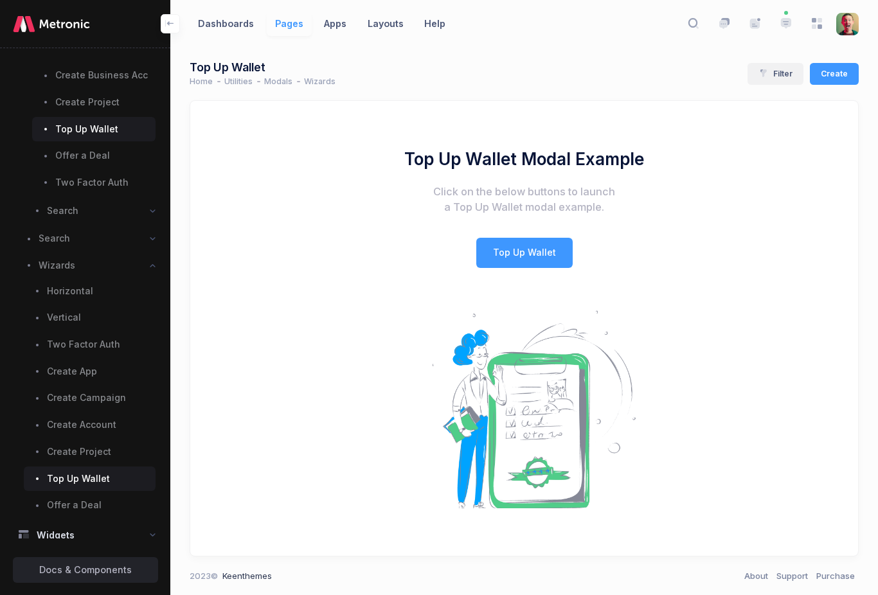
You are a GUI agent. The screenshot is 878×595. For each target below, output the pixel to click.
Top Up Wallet (524, 252)
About (756, 576)
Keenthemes (247, 576)
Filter (783, 73)
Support (792, 576)
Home (201, 81)
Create (834, 73)
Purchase (835, 576)
